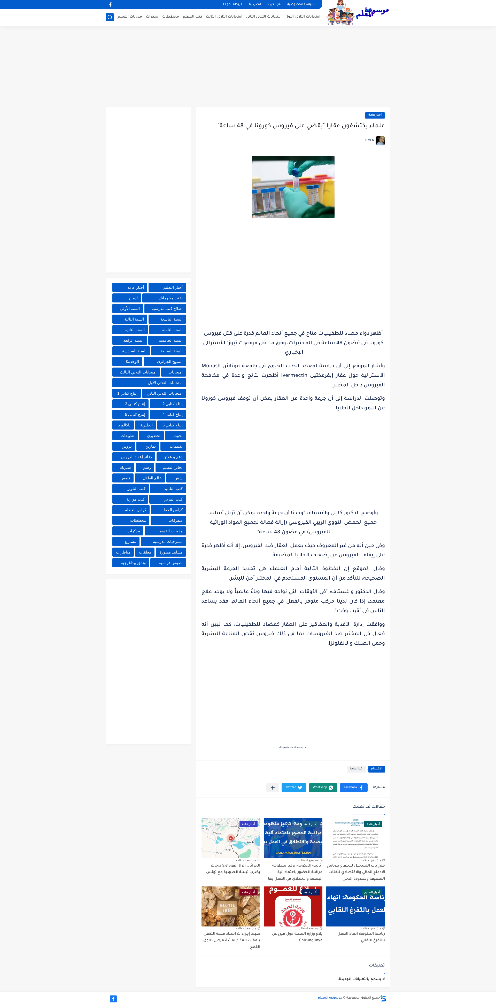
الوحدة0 (132, 361)
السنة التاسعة (171, 319)
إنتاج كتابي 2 (172, 404)
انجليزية (146, 425)
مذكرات (152, 17)
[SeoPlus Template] (383, 998)
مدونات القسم (130, 17)
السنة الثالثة (134, 319)
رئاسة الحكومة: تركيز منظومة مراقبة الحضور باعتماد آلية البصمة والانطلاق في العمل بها (295, 872)
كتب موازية (136, 499)
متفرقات (175, 520)
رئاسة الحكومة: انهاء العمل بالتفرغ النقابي (361, 937)
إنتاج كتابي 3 (135, 404)
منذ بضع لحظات (371, 860)
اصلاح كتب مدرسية (167, 308)
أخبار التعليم (173, 287)
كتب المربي (173, 499)
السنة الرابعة (133, 340)
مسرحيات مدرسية (168, 541)
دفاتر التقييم (173, 467)
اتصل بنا (255, 4)
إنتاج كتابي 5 (135, 414)
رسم (147, 467)
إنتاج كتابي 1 (127, 393)
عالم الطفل (152, 478)
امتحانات (175, 372)
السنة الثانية (135, 330)
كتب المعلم (192, 17)
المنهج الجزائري (170, 361)
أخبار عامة (375, 115)
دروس (127, 446)
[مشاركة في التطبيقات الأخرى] (272, 787)
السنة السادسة (134, 351)
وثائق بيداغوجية (133, 562)
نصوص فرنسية (171, 562)
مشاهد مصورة (171, 552)
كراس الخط (173, 510)
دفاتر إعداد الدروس (136, 457)
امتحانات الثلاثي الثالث (224, 17)
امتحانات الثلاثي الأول (302, 17)
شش (178, 478)
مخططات (170, 17)
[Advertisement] (248, 67)
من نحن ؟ (274, 4)
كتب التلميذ (173, 488)
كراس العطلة (135, 510)
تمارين (150, 446)
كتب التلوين (136, 488)
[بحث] (110, 17)
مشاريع (130, 541)
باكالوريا (124, 425)
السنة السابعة (172, 351)
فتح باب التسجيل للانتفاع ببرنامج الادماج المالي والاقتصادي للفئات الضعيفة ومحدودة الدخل (356, 872)
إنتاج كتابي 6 (172, 425)
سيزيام (125, 467)
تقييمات (176, 446)
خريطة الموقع (232, 4)
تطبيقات (127, 435)
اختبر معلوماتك (171, 298)
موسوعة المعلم (330, 998)
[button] (354, 787)
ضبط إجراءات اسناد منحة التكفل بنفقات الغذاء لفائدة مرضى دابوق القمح (231, 940)
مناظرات (123, 552)
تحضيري (153, 435)
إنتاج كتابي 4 (172, 414)
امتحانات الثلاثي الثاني (264, 17)
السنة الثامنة (172, 330)
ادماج (133, 298)
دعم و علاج (174, 457)
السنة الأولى (130, 308)
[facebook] (110, 4)
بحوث (178, 435)
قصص (125, 478)
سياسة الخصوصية (301, 4)
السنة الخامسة (171, 340)
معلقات (145, 552)
